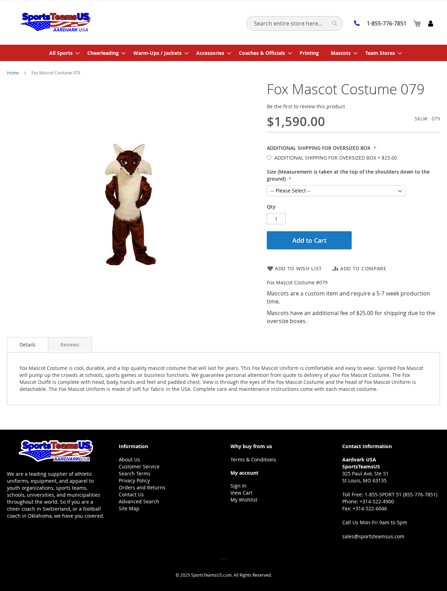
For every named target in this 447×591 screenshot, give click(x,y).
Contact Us (131, 494)
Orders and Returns (142, 487)
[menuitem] (62, 53)
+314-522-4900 (377, 501)
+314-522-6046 (370, 508)
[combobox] (295, 23)
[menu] (223, 53)
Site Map (129, 508)
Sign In (238, 485)
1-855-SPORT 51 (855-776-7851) (401, 494)
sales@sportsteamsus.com (373, 536)
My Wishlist (243, 499)
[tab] (27, 344)
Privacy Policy (134, 480)
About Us (129, 459)
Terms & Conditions (253, 459)
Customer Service (139, 466)
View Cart (241, 492)
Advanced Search (139, 501)
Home (13, 72)
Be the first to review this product (306, 106)
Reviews (69, 344)
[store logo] (55, 22)
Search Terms (135, 473)
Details (28, 344)
